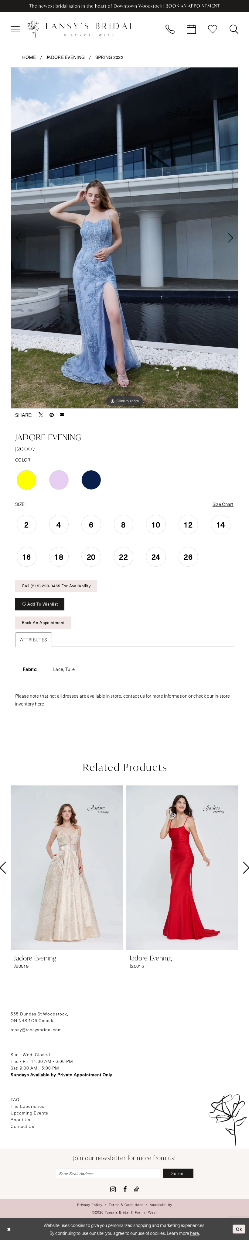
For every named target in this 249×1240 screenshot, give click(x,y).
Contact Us (22, 1126)
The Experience (28, 1106)
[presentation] (67, 867)
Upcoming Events (29, 1113)
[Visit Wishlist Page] (212, 29)
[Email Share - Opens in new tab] (62, 415)
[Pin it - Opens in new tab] (51, 414)
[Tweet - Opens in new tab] (41, 414)
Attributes (33, 640)
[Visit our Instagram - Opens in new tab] (113, 1189)
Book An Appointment (43, 622)
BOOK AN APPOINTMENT (192, 6)
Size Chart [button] (223, 504)
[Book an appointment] (191, 29)
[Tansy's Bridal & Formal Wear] (80, 29)
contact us (134, 696)
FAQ (15, 1099)
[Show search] (233, 29)
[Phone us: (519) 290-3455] (170, 29)
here (194, 1233)
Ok (239, 1228)
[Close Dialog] (9, 1229)
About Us (20, 1119)
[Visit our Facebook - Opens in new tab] (125, 1189)
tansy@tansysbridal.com (36, 1029)
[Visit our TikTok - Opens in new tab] (136, 1189)
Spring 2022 (109, 57)
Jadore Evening (65, 57)
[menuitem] (15, 29)
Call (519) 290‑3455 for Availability (56, 586)
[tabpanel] (124, 237)
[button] (15, 29)
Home (29, 57)
